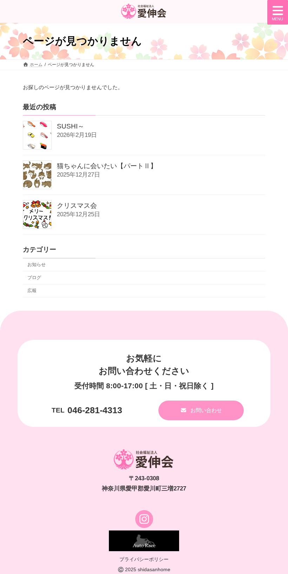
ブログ (34, 277)
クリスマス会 (77, 206)
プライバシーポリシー (144, 559)
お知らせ (36, 264)
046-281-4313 (94, 410)
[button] (201, 411)
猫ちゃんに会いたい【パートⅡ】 (107, 166)
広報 (32, 290)
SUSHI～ (70, 126)
